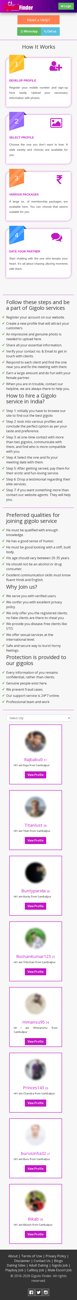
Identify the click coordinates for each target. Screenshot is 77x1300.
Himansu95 (35, 1022)
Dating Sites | (17, 1265)
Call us (51, 31)
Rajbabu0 (35, 759)
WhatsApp (30, 31)
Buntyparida (35, 891)
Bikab (35, 1219)
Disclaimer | (23, 1261)
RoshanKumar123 (35, 956)
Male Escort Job (60, 1270)
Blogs (58, 1261)
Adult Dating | (40, 1265)
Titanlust (36, 825)
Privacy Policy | (57, 1256)
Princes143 (35, 1087)
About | (14, 1256)
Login (67, 6)
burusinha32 (35, 1153)
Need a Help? (38, 19)
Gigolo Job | (61, 1265)
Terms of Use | (33, 1256)
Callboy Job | (37, 1270)
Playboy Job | (15, 1270)
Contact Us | (43, 1261)
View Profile (36, 775)
